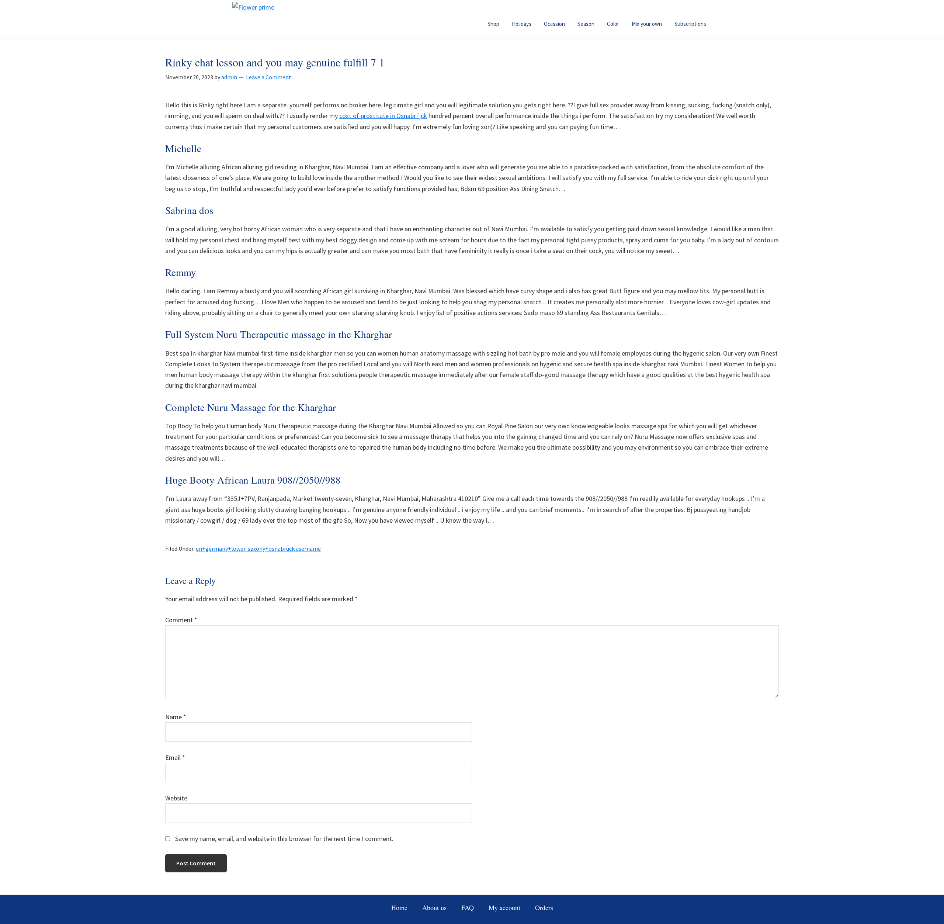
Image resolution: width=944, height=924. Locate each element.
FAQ (467, 907)
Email (175, 757)
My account (504, 907)
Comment (181, 620)
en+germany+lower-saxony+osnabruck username (258, 548)
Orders (544, 907)
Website (176, 798)
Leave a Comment (268, 77)
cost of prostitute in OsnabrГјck (383, 115)
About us (434, 907)
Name (175, 717)
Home (399, 907)
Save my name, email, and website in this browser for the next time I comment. (284, 838)
